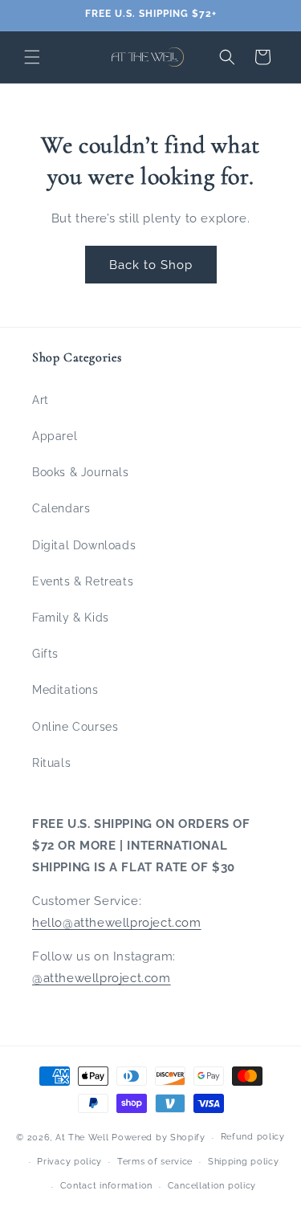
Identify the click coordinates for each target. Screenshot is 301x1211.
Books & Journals (80, 472)
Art (40, 399)
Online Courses (75, 726)
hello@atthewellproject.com (116, 922)
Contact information (106, 1185)
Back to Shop (151, 265)
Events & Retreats (82, 581)
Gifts (45, 653)
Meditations (65, 689)
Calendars (61, 508)
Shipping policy (243, 1161)
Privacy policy (69, 1161)
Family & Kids (70, 617)
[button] (32, 57)
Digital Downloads (84, 545)
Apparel (54, 436)
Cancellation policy (212, 1185)
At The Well (82, 1137)
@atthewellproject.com (101, 978)
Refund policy (253, 1136)
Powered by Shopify (158, 1137)
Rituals (51, 762)
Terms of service (155, 1161)
